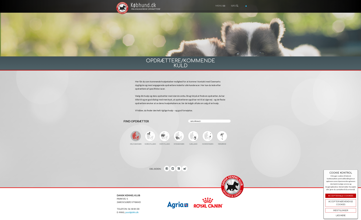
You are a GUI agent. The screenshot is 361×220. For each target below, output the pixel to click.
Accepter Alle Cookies (340, 195)
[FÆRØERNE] (222, 136)
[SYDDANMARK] (179, 136)
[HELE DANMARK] (135, 136)
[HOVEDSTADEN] (207, 136)
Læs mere (341, 215)
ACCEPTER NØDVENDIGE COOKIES (340, 203)
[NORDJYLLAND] (150, 136)
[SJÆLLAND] (193, 136)
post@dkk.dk (132, 212)
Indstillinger (340, 210)
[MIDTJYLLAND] (164, 136)
